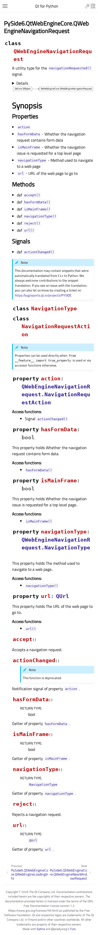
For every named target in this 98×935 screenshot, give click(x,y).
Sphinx (41, 928)
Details (22, 83)
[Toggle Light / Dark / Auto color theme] (87, 6)
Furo (73, 928)
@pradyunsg (59, 928)
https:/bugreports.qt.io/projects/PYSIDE (43, 295)
